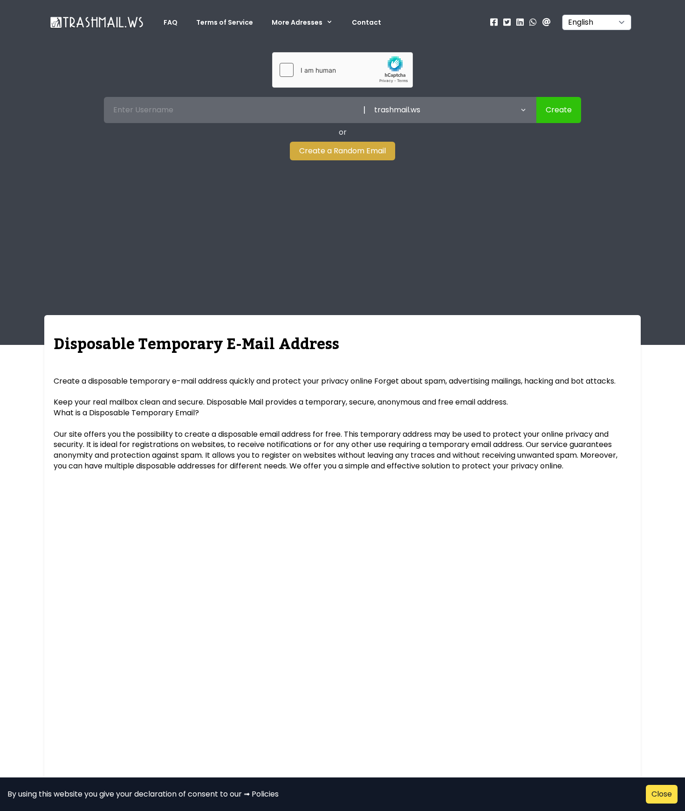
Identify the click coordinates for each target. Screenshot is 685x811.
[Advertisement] (342, 230)
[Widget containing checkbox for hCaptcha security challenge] (342, 70)
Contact (366, 22)
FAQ (171, 22)
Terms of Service (224, 22)
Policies (265, 794)
